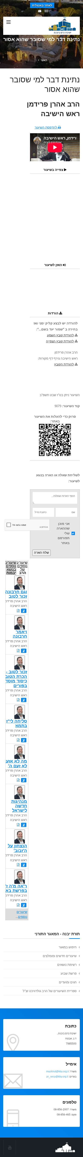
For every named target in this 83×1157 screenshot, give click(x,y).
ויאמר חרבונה (20, 634)
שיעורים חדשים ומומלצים (60, 956)
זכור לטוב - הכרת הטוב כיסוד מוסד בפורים (16, 678)
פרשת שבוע (69, 973)
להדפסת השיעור (46, 127)
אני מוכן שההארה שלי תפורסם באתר (63, 533)
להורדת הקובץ (64, 364)
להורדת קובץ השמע (60, 335)
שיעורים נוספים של (22, 567)
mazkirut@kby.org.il (57, 1071)
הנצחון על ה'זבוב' (17, 848)
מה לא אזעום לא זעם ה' (14, 763)
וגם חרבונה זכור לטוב (16, 594)
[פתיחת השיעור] (18, 611)
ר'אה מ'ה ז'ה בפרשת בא (14, 888)
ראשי (44, 60)
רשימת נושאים (67, 964)
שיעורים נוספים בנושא (11, 567)
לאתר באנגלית (42, 5)
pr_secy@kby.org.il (57, 1076)
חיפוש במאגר (68, 947)
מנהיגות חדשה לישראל (19, 806)
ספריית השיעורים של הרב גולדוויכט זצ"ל (50, 991)
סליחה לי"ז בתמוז (16, 723)
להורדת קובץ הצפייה (60, 341)
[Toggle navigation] (8, 22)
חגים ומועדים (68, 982)
